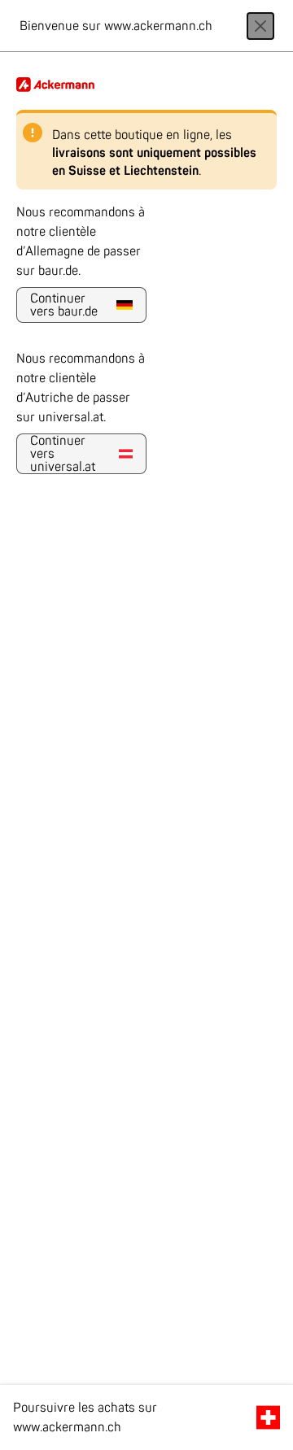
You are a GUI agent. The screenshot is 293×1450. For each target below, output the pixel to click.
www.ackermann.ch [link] (67, 1427)
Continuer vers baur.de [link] (64, 305)
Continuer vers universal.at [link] (62, 453)
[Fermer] (260, 26)
